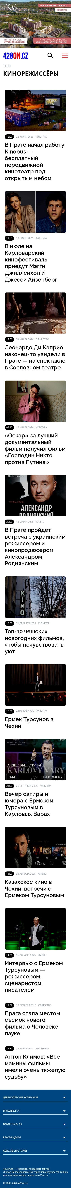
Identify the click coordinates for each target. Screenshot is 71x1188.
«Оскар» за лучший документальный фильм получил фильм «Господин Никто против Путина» (35, 448)
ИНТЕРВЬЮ (42, 1048)
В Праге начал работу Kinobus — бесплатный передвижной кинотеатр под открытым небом (34, 162)
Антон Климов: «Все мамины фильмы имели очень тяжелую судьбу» (35, 1066)
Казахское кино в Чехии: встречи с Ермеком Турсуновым (34, 889)
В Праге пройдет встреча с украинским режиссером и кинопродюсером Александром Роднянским (35, 547)
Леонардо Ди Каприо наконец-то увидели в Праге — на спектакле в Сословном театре (35, 357)
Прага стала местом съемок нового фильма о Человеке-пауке (32, 1023)
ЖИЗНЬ (40, 522)
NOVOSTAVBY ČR (12, 1124)
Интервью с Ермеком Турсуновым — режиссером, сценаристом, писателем (34, 976)
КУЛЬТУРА (41, 136)
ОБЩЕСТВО (42, 339)
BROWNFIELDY (11, 1110)
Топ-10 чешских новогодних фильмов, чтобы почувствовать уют (34, 641)
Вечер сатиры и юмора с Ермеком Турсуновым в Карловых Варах (29, 804)
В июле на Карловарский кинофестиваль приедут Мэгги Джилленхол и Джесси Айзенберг (31, 263)
